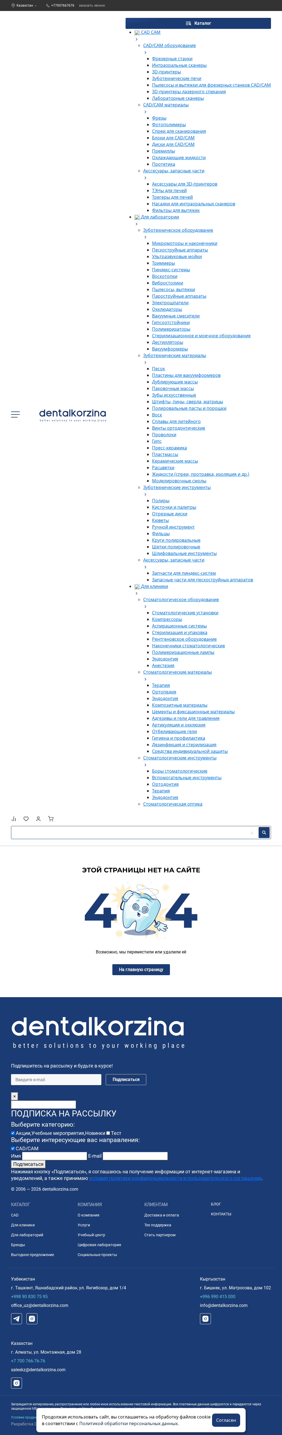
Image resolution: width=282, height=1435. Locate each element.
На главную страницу (141, 969)
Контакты (221, 1214)
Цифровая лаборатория (99, 1245)
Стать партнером (159, 1235)
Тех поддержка (157, 1225)
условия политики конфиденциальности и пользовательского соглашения (175, 1178)
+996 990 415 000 (217, 1296)
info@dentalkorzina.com (224, 1305)
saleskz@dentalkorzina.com (38, 1369)
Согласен (226, 1420)
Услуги (84, 1225)
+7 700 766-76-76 (28, 1361)
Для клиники (23, 1225)
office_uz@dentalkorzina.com (39, 1305)
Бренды (18, 1245)
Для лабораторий (27, 1235)
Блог (216, 1204)
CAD (14, 1215)
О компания (88, 1215)
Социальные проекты (97, 1254)
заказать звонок (92, 5)
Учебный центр (91, 1235)
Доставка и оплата (161, 1215)
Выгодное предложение (32, 1254)
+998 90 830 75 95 (29, 1296)
